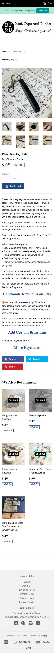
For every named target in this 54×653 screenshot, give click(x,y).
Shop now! (43, 11)
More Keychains (27, 347)
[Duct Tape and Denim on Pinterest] (23, 624)
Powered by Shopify (39, 636)
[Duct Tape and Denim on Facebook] (16, 624)
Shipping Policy (27, 590)
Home (4, 51)
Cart (49, 3)
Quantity (5, 174)
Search (27, 582)
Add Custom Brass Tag (27, 332)
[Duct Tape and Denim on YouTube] (38, 624)
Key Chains (17, 51)
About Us (27, 586)
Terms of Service (27, 602)
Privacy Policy (27, 598)
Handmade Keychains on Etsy (27, 294)
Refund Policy (27, 594)
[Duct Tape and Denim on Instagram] (31, 624)
